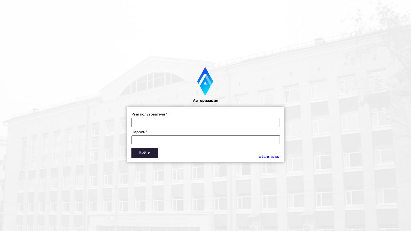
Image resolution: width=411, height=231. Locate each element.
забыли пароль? (270, 156)
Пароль (138, 132)
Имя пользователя (148, 114)
